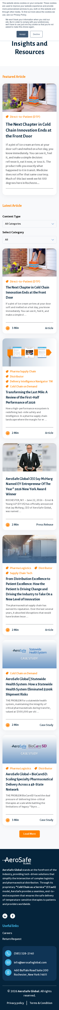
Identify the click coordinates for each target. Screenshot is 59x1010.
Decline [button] (36, 34)
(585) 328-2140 (24, 953)
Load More (29, 833)
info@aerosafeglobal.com (30, 962)
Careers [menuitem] (7, 933)
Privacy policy (15, 1003)
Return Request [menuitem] (11, 939)
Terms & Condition (41, 1003)
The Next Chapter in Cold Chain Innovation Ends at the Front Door (28, 130)
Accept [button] (22, 34)
